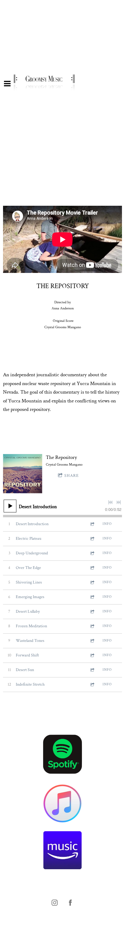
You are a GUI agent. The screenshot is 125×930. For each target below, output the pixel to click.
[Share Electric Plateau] (91, 538)
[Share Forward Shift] (91, 655)
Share (71, 475)
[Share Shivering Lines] (91, 582)
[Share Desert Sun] (91, 670)
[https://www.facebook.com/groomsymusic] (70, 903)
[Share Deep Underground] (91, 553)
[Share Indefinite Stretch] (91, 684)
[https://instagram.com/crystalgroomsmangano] (55, 903)
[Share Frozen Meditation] (91, 626)
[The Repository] (22, 473)
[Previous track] (110, 502)
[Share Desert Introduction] (91, 524)
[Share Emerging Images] (91, 597)
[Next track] (118, 502)
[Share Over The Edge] (91, 568)
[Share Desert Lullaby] (91, 611)
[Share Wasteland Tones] (91, 641)
